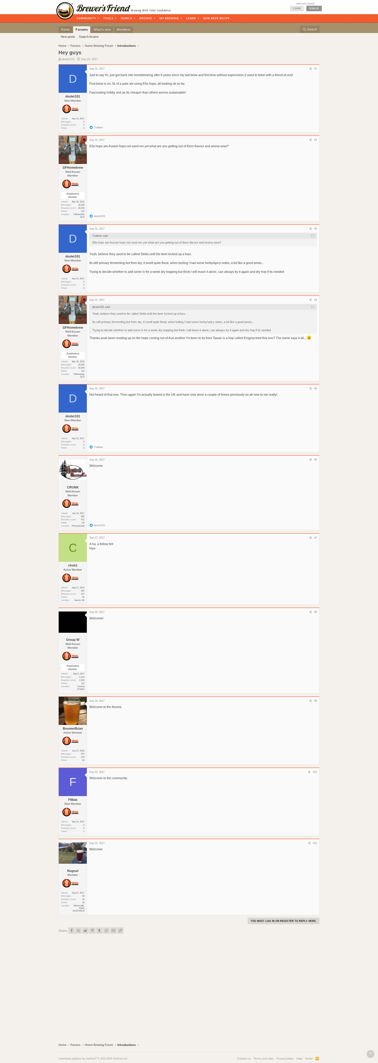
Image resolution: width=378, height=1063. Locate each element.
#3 (315, 228)
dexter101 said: (101, 306)
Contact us (244, 1058)
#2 (315, 139)
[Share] (310, 68)
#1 (315, 68)
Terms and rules (264, 1058)
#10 (315, 772)
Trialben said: (100, 235)
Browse (146, 18)
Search (126, 18)
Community (86, 18)
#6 (315, 459)
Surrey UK (79, 600)
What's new (102, 29)
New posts (68, 36)
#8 (315, 612)
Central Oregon (80, 687)
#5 (315, 388)
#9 (315, 700)
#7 (315, 537)
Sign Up (314, 8)
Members (124, 29)
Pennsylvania (78, 526)
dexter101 (68, 59)
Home (65, 29)
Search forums (89, 36)
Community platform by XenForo (93, 1058)
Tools (108, 18)
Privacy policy (285, 1058)
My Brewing (169, 18)
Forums (82, 29)
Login (297, 8)
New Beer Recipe (216, 18)
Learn (191, 18)
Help (299, 1058)
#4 (315, 299)
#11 (315, 843)
